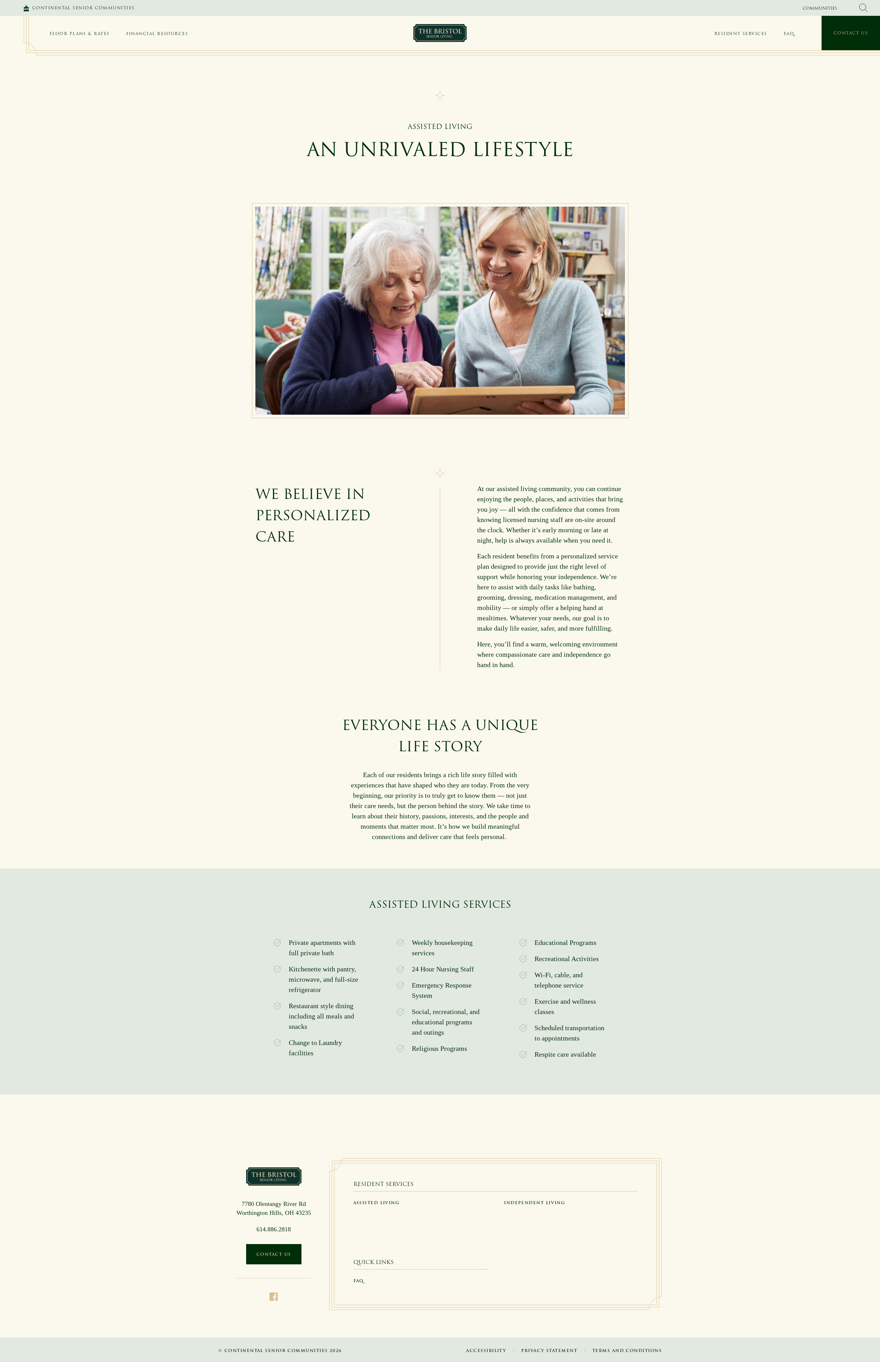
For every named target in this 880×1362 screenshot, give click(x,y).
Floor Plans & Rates (80, 33)
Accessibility (486, 1350)
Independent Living (534, 1202)
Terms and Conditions (627, 1350)
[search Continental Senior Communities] (863, 7)
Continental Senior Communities (83, 7)
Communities (820, 8)
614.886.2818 (273, 1229)
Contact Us (851, 33)
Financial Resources (157, 33)
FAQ (789, 33)
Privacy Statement (549, 1350)
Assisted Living (376, 1202)
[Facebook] (274, 1296)
